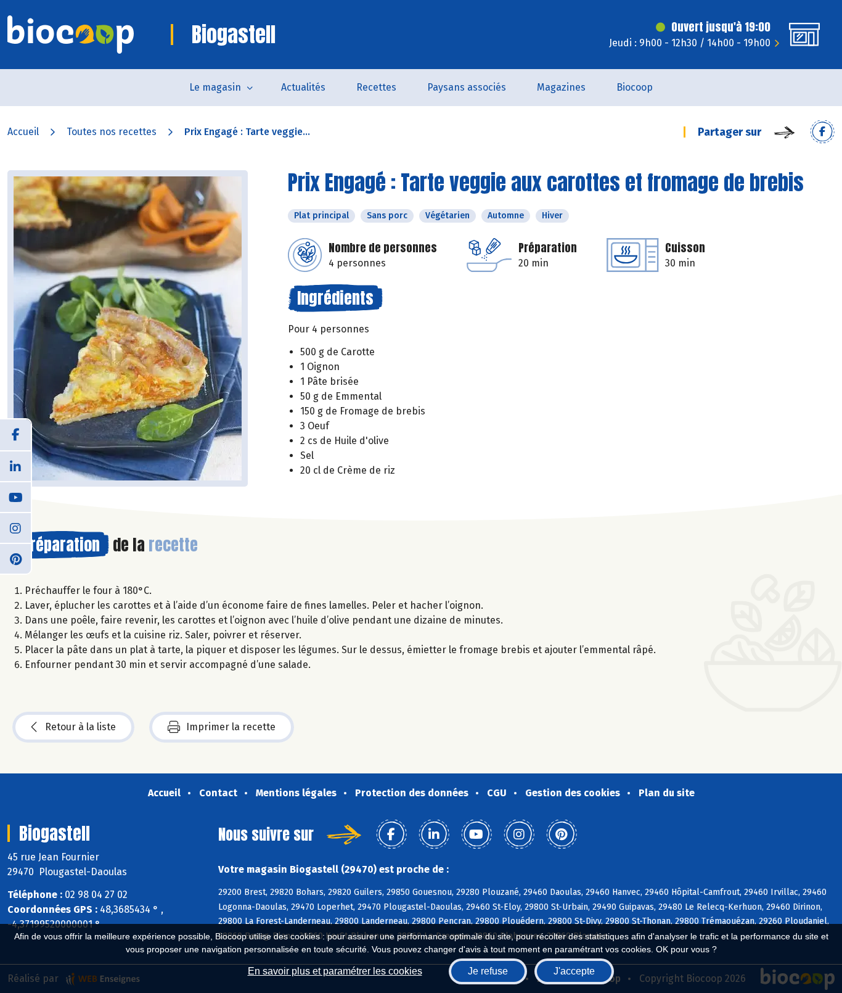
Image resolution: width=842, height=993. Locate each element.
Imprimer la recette (231, 727)
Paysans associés (466, 87)
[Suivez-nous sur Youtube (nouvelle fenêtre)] (15, 496)
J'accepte (574, 971)
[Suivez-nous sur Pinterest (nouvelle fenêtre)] (15, 558)
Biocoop (634, 87)
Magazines (561, 87)
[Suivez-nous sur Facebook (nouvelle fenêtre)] (15, 434)
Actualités (303, 87)
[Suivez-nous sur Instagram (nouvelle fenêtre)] (15, 527)
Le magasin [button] (215, 87)
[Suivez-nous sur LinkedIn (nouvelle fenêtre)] (15, 465)
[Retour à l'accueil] (70, 34)
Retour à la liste (80, 727)
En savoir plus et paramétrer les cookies (335, 971)
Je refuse (488, 971)
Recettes (376, 87)
